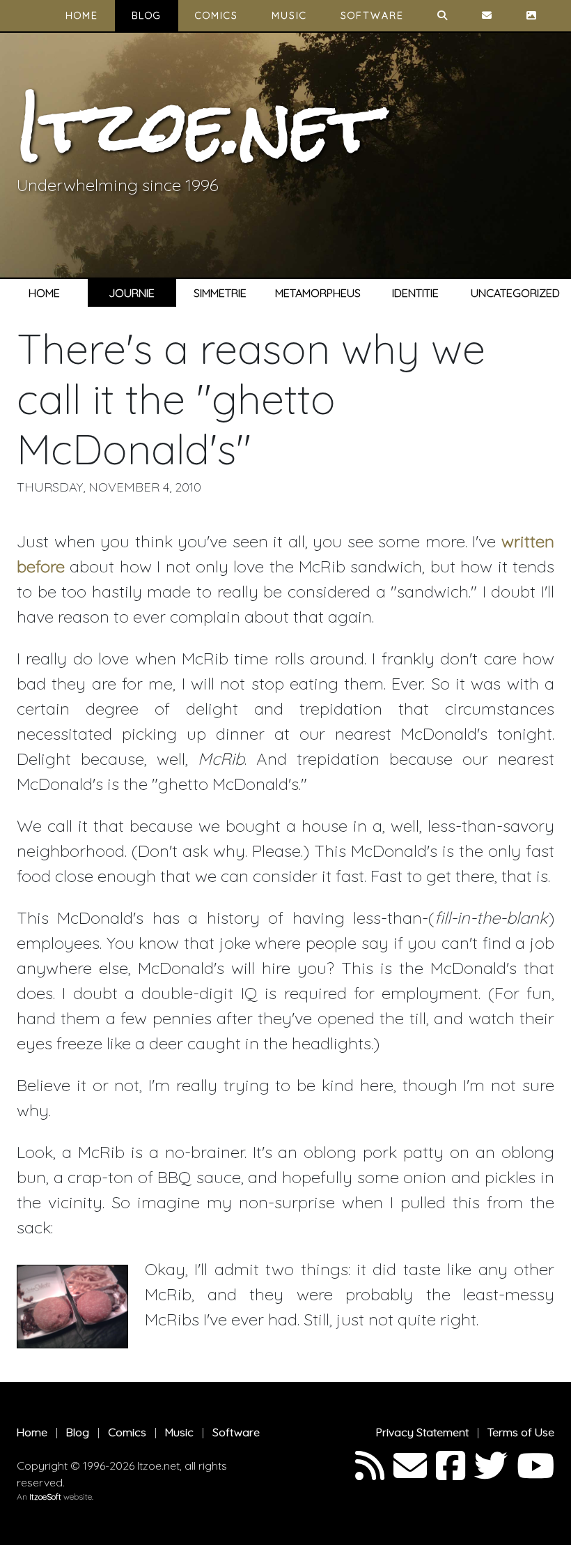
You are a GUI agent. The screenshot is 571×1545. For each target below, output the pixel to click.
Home (81, 15)
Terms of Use (520, 1432)
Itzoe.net (197, 126)
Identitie (415, 293)
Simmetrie (220, 293)
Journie (132, 293)
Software (372, 15)
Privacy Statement (422, 1432)
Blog (147, 15)
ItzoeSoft (45, 1496)
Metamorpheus (318, 293)
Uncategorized (515, 293)
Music (289, 15)
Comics (216, 15)
